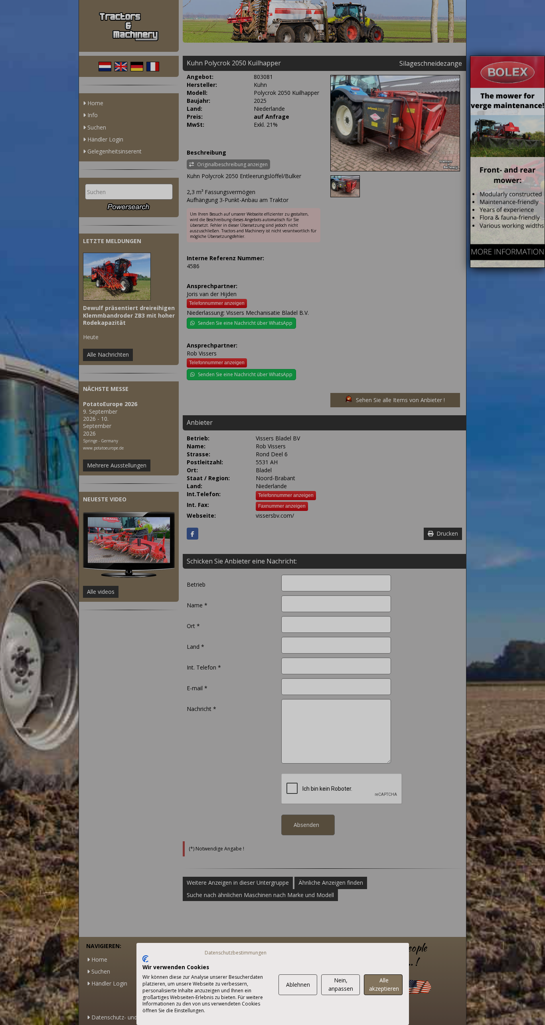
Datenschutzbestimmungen (236, 952)
